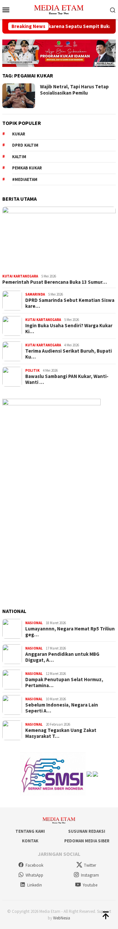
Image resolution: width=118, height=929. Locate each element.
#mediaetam (24, 179)
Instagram (90, 875)
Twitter (90, 865)
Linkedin (34, 885)
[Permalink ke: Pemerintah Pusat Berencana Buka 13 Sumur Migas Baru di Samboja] (59, 239)
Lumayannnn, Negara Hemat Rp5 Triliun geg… (70, 632)
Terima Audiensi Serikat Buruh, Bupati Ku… (68, 354)
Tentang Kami (30, 831)
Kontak (30, 841)
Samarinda (35, 294)
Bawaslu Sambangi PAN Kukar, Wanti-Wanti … (66, 379)
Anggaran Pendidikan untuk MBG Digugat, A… (62, 657)
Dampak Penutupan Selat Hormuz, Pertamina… (64, 682)
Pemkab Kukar (27, 168)
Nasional (34, 623)
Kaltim (19, 157)
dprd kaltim (25, 145)
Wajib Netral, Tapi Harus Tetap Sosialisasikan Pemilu (74, 89)
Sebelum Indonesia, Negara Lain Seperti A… (61, 708)
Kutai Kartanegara (20, 276)
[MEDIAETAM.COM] (59, 9)
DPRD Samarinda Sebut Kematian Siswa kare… (69, 303)
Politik (32, 370)
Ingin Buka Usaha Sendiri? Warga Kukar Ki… (68, 328)
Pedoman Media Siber (86, 841)
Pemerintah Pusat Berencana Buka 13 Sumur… (54, 282)
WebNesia (61, 918)
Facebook (34, 865)
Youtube (90, 885)
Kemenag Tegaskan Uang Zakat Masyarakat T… (60, 733)
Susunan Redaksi (86, 831)
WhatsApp (34, 875)
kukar (18, 134)
